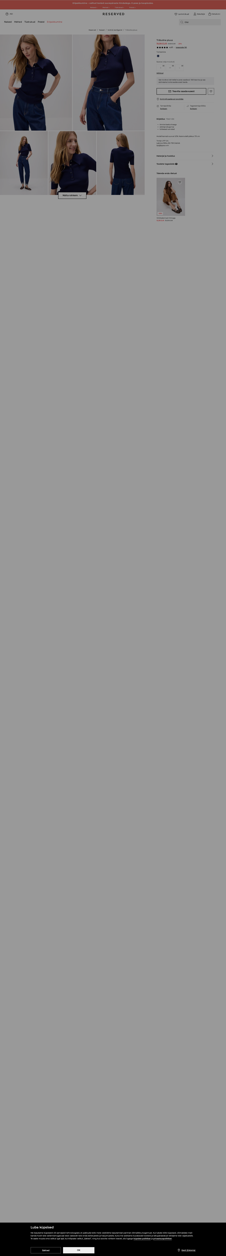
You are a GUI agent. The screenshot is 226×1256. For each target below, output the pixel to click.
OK (78, 1250)
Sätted (45, 1250)
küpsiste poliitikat (142, 1238)
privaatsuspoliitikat (162, 1238)
